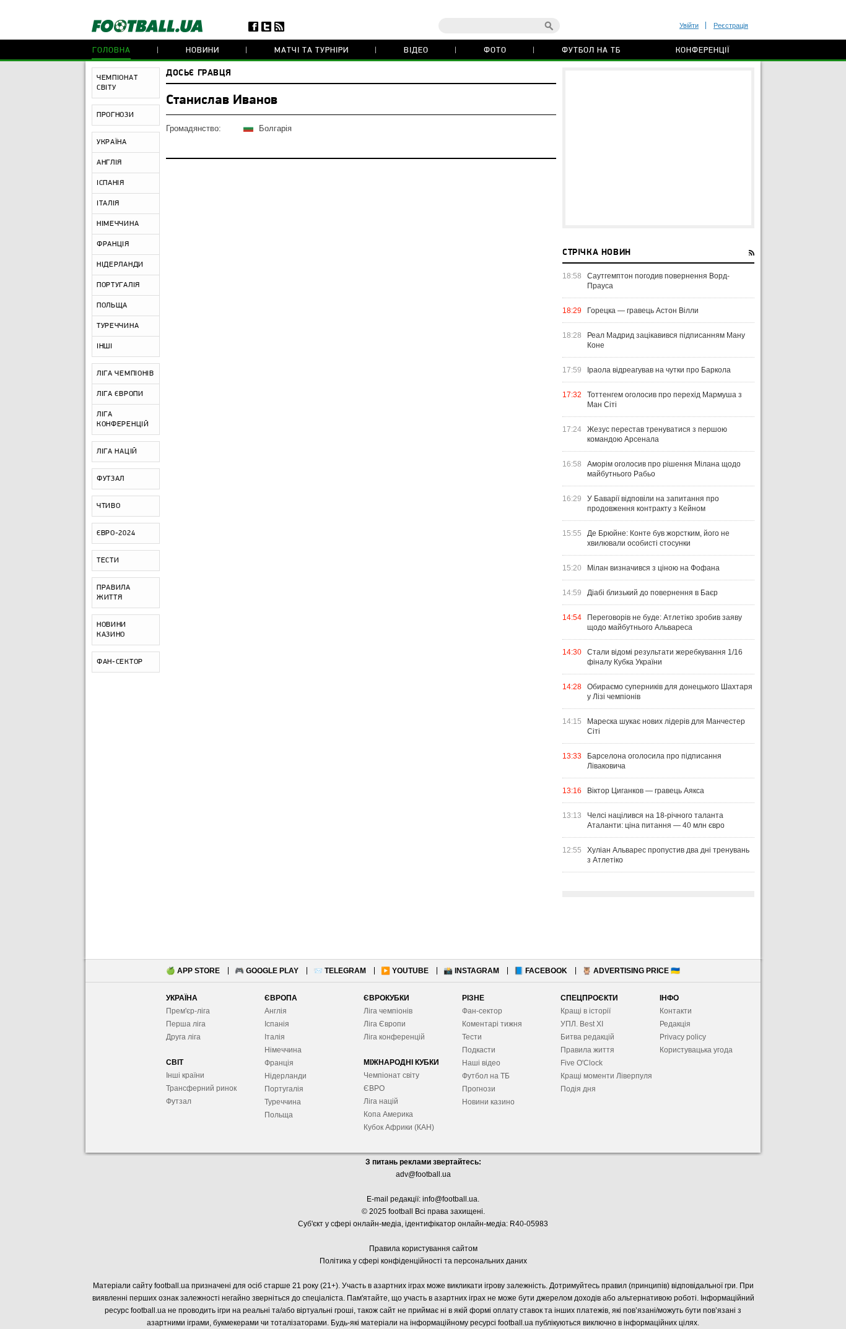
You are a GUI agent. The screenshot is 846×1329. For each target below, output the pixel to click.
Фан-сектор (482, 1011)
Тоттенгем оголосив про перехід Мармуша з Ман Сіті (664, 399)
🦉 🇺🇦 (631, 970)
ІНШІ (105, 346)
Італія (274, 1037)
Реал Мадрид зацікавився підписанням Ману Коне (666, 340)
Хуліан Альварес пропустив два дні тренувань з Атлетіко (668, 855)
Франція (279, 1063)
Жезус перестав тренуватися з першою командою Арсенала (657, 434)
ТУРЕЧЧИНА (118, 326)
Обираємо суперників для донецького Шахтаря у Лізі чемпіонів (669, 691)
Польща (278, 1115)
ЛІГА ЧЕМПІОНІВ (125, 373)
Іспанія (276, 1024)
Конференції (703, 50)
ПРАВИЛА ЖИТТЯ (114, 592)
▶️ (405, 970)
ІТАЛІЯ (108, 203)
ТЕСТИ (108, 560)
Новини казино (488, 1102)
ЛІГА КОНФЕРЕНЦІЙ (123, 419)
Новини (202, 50)
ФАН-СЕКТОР (120, 662)
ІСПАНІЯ (110, 183)
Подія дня (578, 1089)
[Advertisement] (658, 148)
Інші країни (185, 1075)
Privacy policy (683, 1037)
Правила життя (587, 1050)
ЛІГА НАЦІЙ (117, 451)
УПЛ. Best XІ (581, 1024)
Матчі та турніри (311, 50)
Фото (495, 50)
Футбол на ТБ (591, 50)
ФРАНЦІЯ (113, 244)
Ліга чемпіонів (388, 1011)
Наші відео (481, 1063)
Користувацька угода (696, 1050)
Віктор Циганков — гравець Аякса (645, 790)
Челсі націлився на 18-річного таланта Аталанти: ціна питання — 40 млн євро (656, 820)
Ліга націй (381, 1101)
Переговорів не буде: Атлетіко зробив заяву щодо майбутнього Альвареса (664, 622)
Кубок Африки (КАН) (399, 1127)
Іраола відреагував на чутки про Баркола (659, 370)
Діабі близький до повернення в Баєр (652, 592)
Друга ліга (183, 1037)
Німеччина (283, 1050)
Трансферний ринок (201, 1088)
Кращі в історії (585, 1011)
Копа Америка (388, 1114)
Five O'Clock (581, 1063)
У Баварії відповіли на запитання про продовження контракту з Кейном (653, 503)
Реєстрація (730, 25)
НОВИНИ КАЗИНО (111, 630)
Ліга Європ (382, 1024)
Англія (275, 1011)
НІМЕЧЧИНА (118, 224)
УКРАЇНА (112, 142)
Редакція (675, 1024)
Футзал (178, 1101)
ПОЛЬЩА (112, 305)
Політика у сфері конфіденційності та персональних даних (423, 1261)
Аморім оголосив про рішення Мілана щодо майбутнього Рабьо (664, 469)
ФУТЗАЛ (110, 479)
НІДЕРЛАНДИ (120, 265)
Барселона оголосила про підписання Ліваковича (654, 761)
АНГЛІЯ (109, 162)
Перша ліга (186, 1024)
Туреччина (282, 1102)
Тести (472, 1037)
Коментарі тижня (492, 1024)
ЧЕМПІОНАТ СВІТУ (117, 83)
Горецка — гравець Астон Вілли (643, 310)
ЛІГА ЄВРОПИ (120, 394)
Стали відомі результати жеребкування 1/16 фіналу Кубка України (665, 657)
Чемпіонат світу (391, 1075)
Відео (416, 50)
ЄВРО (374, 1088)
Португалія (283, 1089)
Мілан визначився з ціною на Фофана (653, 568)
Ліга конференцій (394, 1037)
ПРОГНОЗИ (115, 115)
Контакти (676, 1011)
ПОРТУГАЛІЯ (118, 285)
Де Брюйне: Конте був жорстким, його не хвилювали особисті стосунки (658, 538)
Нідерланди (285, 1076)
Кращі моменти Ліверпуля (606, 1076)
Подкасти (478, 1050)
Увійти (689, 25)
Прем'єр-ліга (188, 1011)
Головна (111, 50)
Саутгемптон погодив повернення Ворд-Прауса (658, 281)
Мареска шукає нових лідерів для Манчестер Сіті (666, 726)
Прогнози (478, 1089)
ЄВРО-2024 (116, 533)
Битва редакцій (587, 1037)
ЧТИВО (109, 506)
